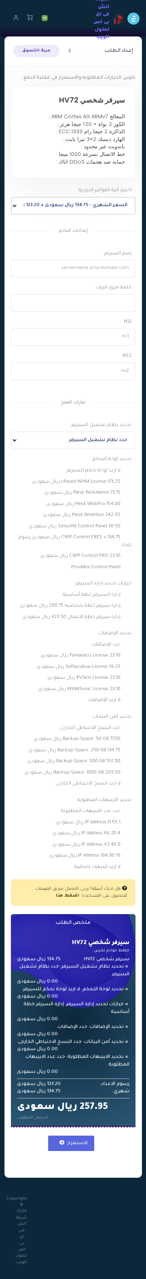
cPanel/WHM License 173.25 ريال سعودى (77, 482)
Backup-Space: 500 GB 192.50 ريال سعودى (74, 761)
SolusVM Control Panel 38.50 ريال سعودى (75, 526)
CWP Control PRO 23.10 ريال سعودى (81, 556)
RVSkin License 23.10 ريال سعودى (84, 678)
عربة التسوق (36, 51)
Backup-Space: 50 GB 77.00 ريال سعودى (78, 739)
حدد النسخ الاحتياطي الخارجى (90, 728)
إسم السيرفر (117, 253)
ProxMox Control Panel (96, 567)
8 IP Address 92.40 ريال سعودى (87, 845)
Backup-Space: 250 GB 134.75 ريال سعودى (75, 750)
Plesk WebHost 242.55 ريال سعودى (82, 515)
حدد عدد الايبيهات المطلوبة (91, 811)
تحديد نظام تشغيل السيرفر (101, 425)
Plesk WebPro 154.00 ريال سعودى (84, 504)
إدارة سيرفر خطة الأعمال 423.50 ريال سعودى (72, 617)
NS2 (127, 356)
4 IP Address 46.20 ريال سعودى (87, 833)
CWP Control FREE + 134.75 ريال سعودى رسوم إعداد (75, 541)
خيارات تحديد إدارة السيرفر (103, 583)
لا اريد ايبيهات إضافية (98, 867)
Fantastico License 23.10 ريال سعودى (81, 656)
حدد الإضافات (107, 645)
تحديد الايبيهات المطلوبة (104, 800)
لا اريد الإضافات (105, 700)
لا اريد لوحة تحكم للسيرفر (94, 470)
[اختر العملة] (69, 51)
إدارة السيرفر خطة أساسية (92, 595)
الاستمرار (77, 1143)
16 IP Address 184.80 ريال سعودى (85, 856)
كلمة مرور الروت (113, 287)
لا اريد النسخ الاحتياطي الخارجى (89, 784)
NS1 (127, 322)
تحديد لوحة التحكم (112, 459)
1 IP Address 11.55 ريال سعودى (89, 822)
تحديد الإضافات (115, 633)
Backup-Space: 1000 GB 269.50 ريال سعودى (73, 773)
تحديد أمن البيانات (112, 717)
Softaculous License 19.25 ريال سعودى (79, 667)
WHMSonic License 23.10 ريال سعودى (80, 689)
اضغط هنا (67, 895)
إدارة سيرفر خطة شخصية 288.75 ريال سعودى (71, 606)
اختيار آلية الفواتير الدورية (104, 190)
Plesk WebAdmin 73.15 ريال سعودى (83, 493)
